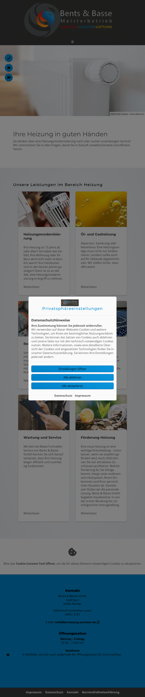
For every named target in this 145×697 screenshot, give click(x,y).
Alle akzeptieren (72, 386)
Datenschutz (63, 396)
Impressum (83, 396)
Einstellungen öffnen (72, 369)
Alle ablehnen (72, 377)
